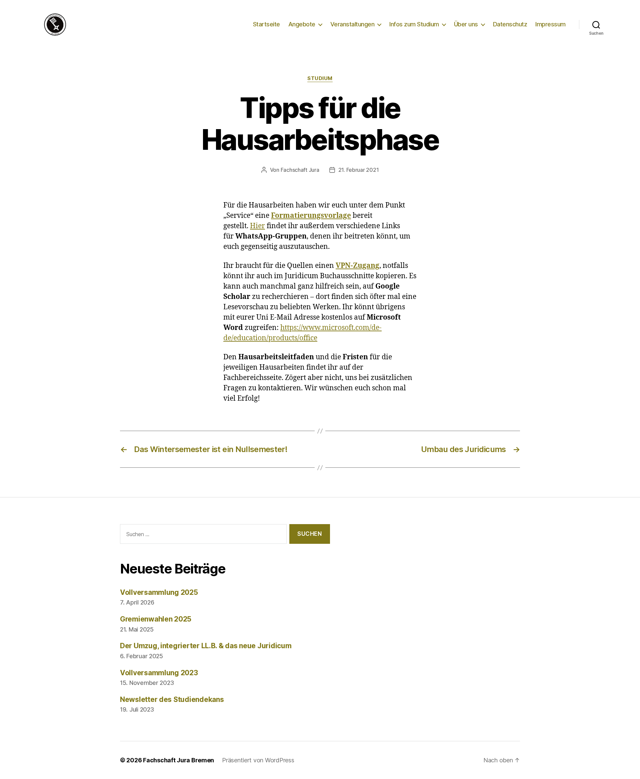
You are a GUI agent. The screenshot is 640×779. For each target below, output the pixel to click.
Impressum (550, 24)
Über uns (466, 24)
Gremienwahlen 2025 (155, 619)
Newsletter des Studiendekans (172, 699)
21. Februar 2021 (358, 169)
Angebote (301, 24)
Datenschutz (510, 24)
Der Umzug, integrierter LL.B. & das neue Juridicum (206, 646)
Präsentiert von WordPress (258, 760)
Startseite (266, 24)
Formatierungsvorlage (311, 215)
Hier (257, 226)
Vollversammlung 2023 (159, 673)
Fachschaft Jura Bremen (178, 760)
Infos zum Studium (414, 24)
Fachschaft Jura (300, 169)
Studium (320, 78)
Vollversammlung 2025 (159, 592)
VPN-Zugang (357, 265)
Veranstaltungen (352, 24)
